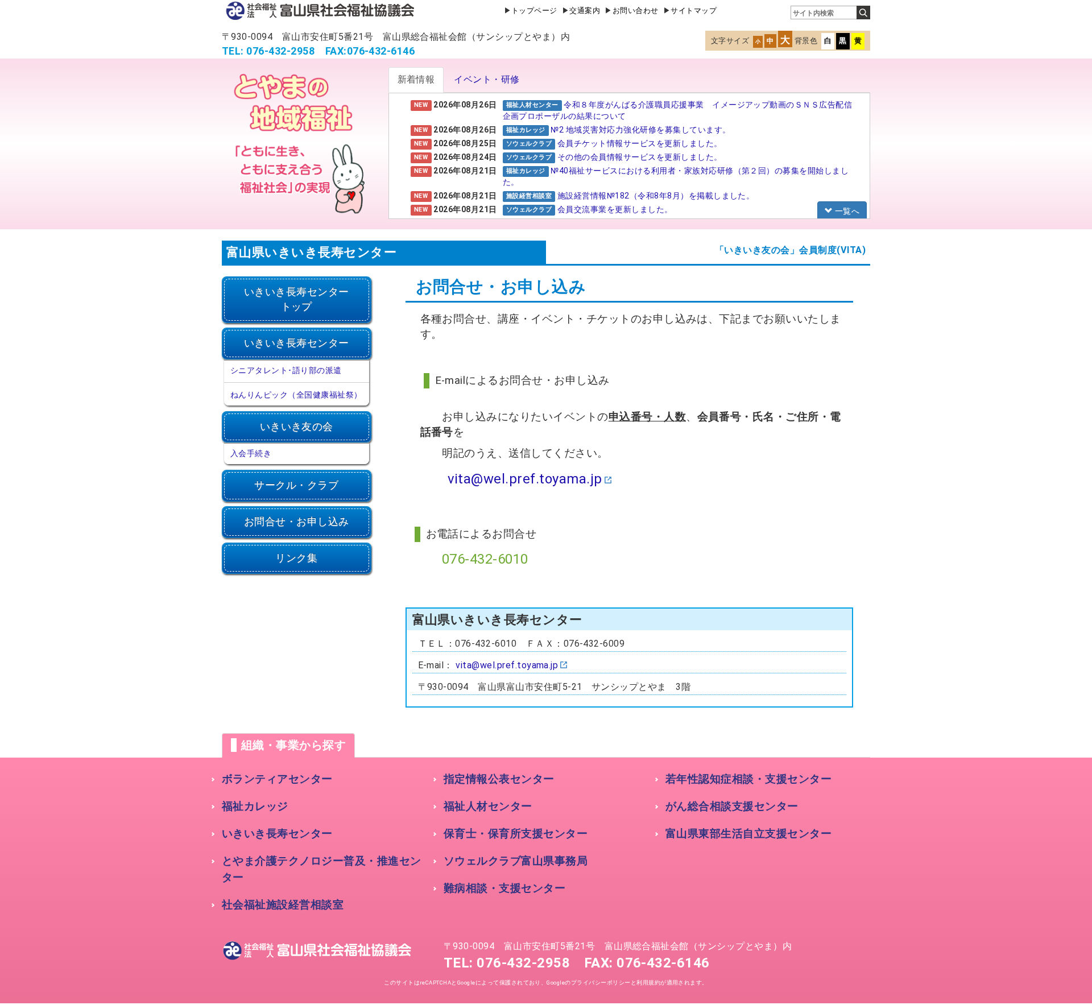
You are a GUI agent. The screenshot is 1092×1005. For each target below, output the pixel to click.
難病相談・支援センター (504, 888)
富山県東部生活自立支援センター (748, 833)
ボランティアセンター (277, 778)
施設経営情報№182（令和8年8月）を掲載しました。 (655, 195)
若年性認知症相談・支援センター (748, 778)
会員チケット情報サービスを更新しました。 (639, 143)
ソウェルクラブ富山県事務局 (516, 860)
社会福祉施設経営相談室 (283, 904)
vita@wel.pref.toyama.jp (525, 479)
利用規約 (648, 982)
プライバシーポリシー (601, 982)
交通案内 (584, 10)
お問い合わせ (636, 10)
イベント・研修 (486, 79)
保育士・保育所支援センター (516, 833)
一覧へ (846, 211)
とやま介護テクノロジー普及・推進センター (321, 869)
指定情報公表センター (499, 778)
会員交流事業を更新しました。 (615, 209)
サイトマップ (694, 10)
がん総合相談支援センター (732, 806)
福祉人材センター (488, 806)
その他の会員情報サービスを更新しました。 (639, 157)
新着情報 (416, 79)
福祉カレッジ (255, 806)
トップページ (534, 10)
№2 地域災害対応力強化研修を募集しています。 (640, 129)
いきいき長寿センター (277, 833)
